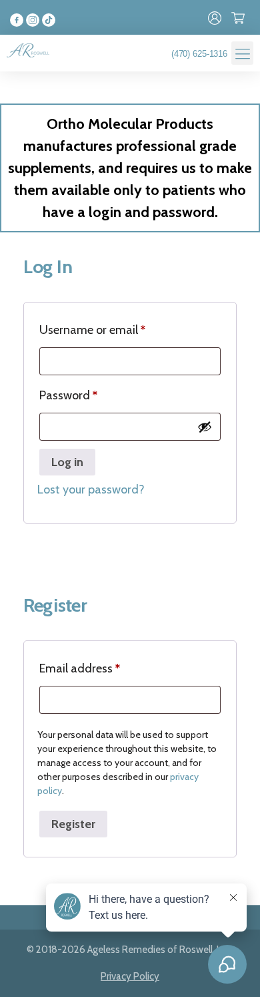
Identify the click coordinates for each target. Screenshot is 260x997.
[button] (242, 53)
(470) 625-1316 (199, 54)
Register (73, 824)
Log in (67, 462)
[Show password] (204, 426)
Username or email (92, 330)
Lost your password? (91, 489)
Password (68, 395)
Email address (79, 668)
